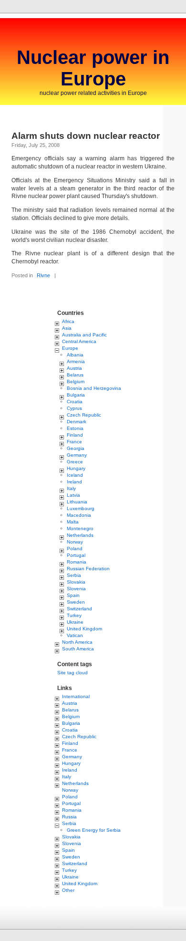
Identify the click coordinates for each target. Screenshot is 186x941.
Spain (73, 595)
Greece (75, 461)
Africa (68, 321)
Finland (75, 435)
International (76, 696)
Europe (70, 348)
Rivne (43, 275)
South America (78, 648)
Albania (75, 354)
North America (77, 642)
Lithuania (77, 501)
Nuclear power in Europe (93, 68)
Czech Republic (84, 415)
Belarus (75, 374)
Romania (76, 562)
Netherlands (80, 535)
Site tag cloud (72, 672)
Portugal (76, 555)
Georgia (75, 448)
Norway (75, 541)
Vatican (75, 635)
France (74, 441)
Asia (67, 328)
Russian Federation (88, 568)
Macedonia (79, 515)
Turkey (74, 615)
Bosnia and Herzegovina (94, 388)
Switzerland (79, 608)
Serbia (74, 575)
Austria (74, 368)
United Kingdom (84, 628)
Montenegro (80, 528)
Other (68, 890)
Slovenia (76, 588)
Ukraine (75, 622)
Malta (73, 521)
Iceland (75, 475)
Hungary (76, 468)
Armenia (76, 361)
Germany (77, 455)
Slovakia (76, 582)
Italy (71, 488)
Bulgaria (76, 394)
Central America (79, 341)
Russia (69, 816)
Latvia (73, 495)
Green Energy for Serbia (94, 830)
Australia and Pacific (84, 334)
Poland (75, 548)
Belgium (75, 381)
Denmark (76, 421)
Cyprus (74, 408)
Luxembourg (80, 508)
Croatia (75, 401)
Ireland (74, 481)
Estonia (75, 428)
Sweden (76, 602)
